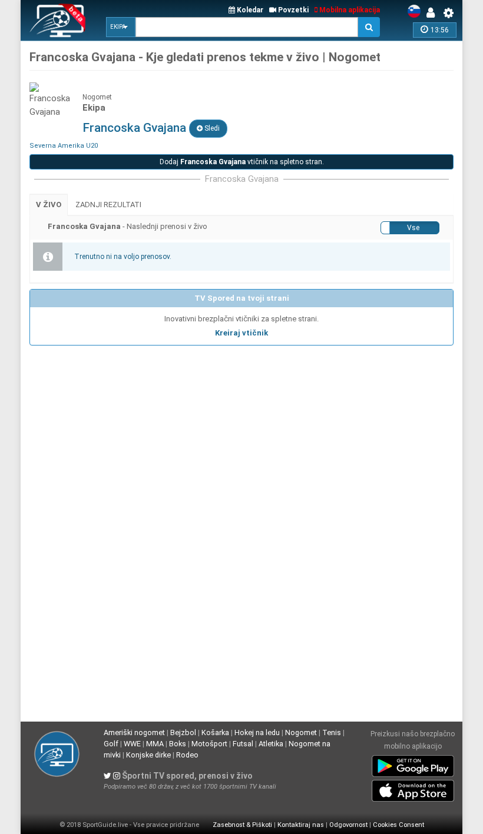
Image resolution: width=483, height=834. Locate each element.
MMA (155, 743)
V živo (48, 204)
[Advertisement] (241, 433)
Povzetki (292, 10)
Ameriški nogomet (134, 732)
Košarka (215, 732)
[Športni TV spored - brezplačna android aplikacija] (413, 764)
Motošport (209, 743)
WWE (132, 743)
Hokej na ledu (257, 732)
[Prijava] (433, 13)
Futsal (243, 743)
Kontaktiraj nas (300, 825)
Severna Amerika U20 (63, 145)
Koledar (249, 10)
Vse (413, 228)
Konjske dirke (148, 754)
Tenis (331, 732)
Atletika (271, 743)
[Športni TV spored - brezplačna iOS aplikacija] (413, 788)
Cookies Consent (398, 825)
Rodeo (187, 754)
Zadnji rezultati (108, 204)
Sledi (211, 128)
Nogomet (301, 732)
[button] (120, 27)
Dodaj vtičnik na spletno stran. (242, 162)
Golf (111, 743)
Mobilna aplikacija (348, 10)
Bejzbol (183, 732)
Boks (177, 743)
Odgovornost (348, 825)
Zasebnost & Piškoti (242, 825)
